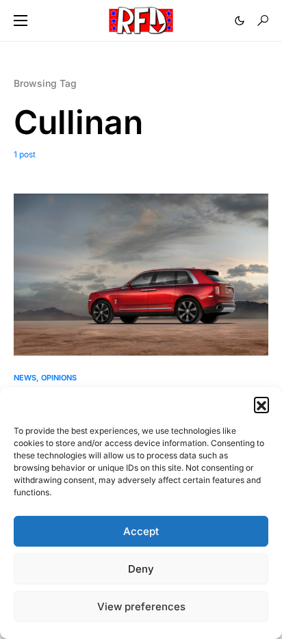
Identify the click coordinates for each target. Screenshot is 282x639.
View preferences (141, 606)
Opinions (59, 377)
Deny (141, 568)
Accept (141, 531)
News (25, 377)
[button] (261, 404)
